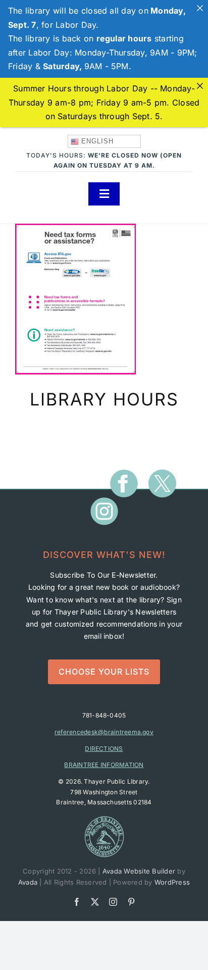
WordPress (172, 882)
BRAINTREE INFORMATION (103, 765)
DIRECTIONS (104, 748)
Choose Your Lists (104, 672)
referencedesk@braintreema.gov (104, 732)
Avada (27, 882)
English (96, 141)
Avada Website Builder (138, 871)
